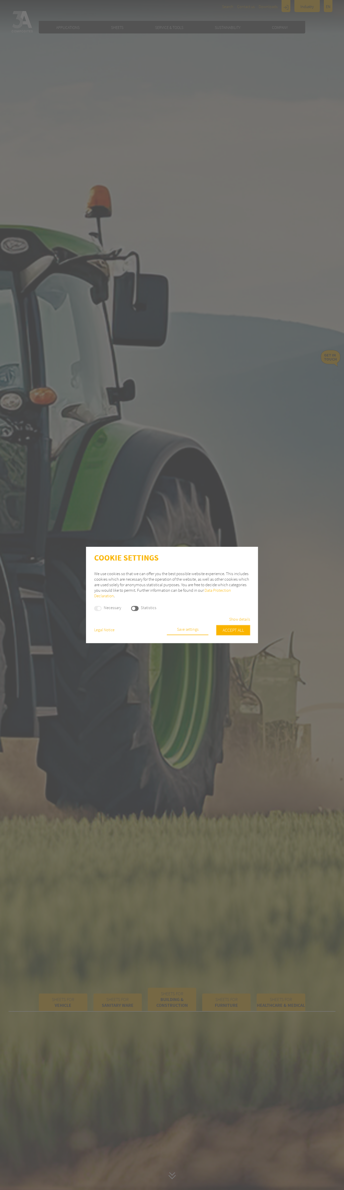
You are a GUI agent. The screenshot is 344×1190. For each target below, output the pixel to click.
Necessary (112, 608)
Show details (239, 619)
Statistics (148, 608)
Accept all (233, 630)
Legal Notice (104, 629)
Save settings (187, 629)
